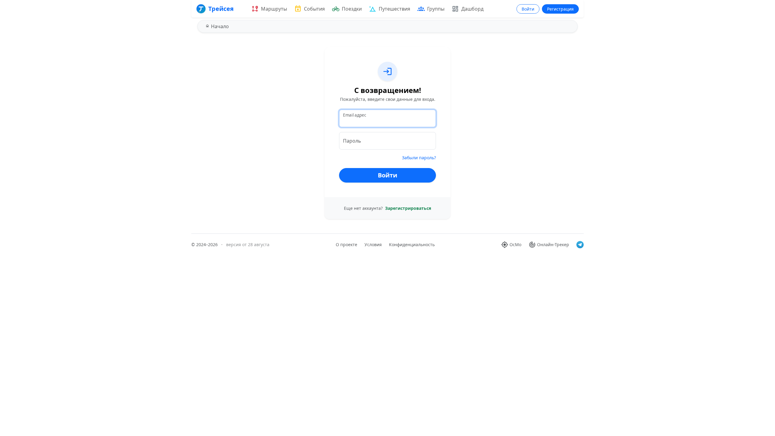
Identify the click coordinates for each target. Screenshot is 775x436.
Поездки (352, 8)
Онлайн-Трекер (553, 244)
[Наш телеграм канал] (580, 244)
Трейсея (221, 9)
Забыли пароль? (419, 157)
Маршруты (274, 8)
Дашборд (472, 8)
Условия (373, 244)
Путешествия (394, 8)
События (314, 8)
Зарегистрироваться (408, 208)
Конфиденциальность (412, 244)
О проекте (346, 244)
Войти (528, 9)
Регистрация (560, 9)
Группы (435, 8)
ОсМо (515, 244)
